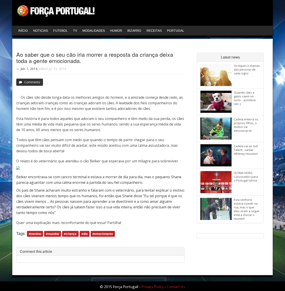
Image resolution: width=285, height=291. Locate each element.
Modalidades (93, 30)
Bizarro (134, 30)
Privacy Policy (152, 286)
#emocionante (102, 234)
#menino (35, 234)
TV (75, 30)
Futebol (60, 30)
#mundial (52, 234)
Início (23, 30)
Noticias (40, 30)
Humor (116, 30)
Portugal (175, 30)
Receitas (154, 30)
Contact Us (176, 286)
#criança (70, 234)
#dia (84, 234)
